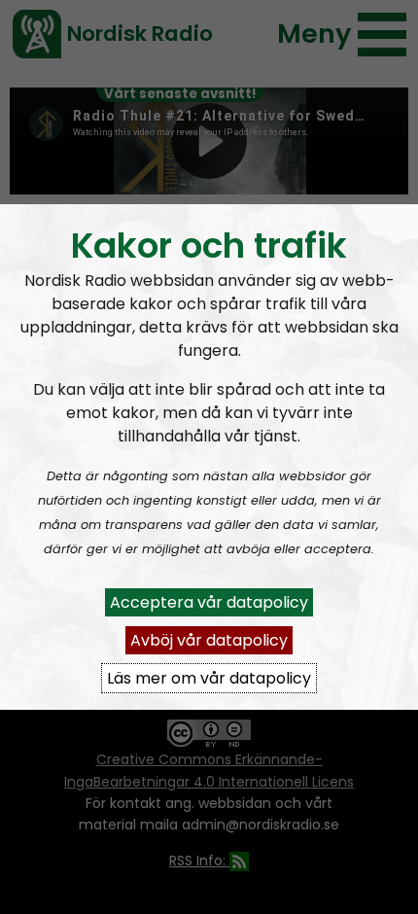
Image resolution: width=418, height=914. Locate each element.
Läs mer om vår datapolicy (209, 678)
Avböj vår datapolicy (209, 640)
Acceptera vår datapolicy (209, 602)
